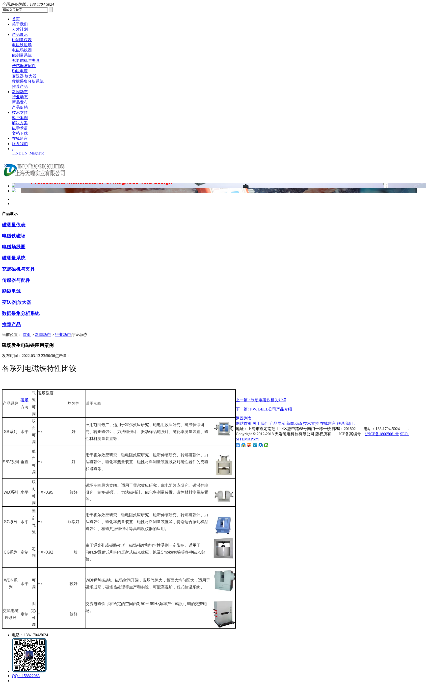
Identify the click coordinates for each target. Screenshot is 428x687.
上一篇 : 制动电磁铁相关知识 (261, 400)
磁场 (24, 400)
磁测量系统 (22, 55)
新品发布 (20, 102)
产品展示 (20, 34)
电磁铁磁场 (22, 45)
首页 (16, 19)
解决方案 (20, 123)
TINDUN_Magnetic (28, 153)
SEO (404, 434)
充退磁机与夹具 (26, 60)
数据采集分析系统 (28, 81)
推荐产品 (20, 86)
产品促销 (20, 107)
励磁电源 (20, 71)
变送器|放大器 (24, 76)
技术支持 (20, 112)
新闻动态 (20, 92)
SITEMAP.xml (247, 439)
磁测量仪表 (22, 40)
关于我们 (20, 24)
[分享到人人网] (261, 445)
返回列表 (244, 418)
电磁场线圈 (22, 50)
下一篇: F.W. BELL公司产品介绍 (264, 409)
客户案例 (20, 118)
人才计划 (20, 29)
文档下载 (20, 133)
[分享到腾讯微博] (255, 445)
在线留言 (20, 138)
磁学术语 (20, 128)
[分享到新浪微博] (249, 445)
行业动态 (20, 97)
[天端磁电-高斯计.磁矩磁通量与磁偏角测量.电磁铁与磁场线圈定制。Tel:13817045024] (34, 178)
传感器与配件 (24, 66)
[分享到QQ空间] (243, 445)
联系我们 (20, 144)
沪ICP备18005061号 (382, 434)
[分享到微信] (266, 445)
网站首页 (244, 423)
